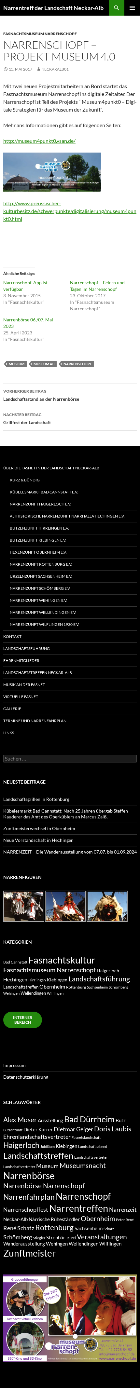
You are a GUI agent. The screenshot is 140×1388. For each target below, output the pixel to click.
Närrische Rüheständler (54, 1219)
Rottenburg (76, 987)
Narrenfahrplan (29, 1196)
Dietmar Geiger (73, 1129)
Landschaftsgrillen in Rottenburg (36, 799)
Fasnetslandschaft (86, 1137)
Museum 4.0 (44, 364)
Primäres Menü (132, 8)
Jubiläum (47, 1146)
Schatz (109, 1229)
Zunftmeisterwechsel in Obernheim (39, 828)
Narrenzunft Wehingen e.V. (38, 600)
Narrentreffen (78, 1208)
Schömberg (118, 987)
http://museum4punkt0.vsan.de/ (39, 141)
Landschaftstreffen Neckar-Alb (37, 672)
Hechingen (15, 979)
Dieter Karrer (38, 1129)
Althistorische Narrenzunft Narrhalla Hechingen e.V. (67, 516)
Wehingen (11, 993)
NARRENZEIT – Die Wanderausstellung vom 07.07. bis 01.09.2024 (70, 852)
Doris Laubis (112, 1129)
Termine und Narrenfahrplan (34, 720)
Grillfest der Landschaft (27, 418)
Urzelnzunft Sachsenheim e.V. (41, 576)
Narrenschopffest (25, 1209)
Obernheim (52, 986)
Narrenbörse (29, 1175)
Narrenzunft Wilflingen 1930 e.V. (44, 624)
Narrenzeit (123, 1209)
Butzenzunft (12, 1130)
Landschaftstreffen (20, 987)
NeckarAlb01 (55, 69)
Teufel (71, 1238)
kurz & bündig (25, 480)
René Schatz (18, 1228)
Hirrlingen (37, 979)
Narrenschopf (77, 364)
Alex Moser (20, 1120)
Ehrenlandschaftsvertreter (37, 1136)
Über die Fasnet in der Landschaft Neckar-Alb (51, 467)
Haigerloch (108, 970)
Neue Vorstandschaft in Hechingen (38, 840)
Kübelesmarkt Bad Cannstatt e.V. (44, 492)
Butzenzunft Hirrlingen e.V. (39, 528)
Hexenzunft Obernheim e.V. (38, 552)
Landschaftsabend (92, 1146)
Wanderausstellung (24, 1244)
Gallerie (12, 708)
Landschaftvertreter (19, 1167)
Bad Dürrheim (89, 1119)
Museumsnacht (83, 1165)
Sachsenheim (97, 987)
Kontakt (12, 636)
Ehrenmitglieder (21, 660)
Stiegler (39, 1238)
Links (8, 732)
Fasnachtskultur (61, 959)
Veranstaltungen (102, 1237)
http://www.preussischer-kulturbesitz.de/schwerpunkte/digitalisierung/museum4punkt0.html (69, 211)
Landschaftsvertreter (91, 1157)
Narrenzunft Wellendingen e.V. (43, 612)
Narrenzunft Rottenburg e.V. (41, 564)
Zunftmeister (29, 1253)
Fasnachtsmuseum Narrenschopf (40, 33)
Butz (121, 1120)
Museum (16, 364)
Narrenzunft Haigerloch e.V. (40, 504)
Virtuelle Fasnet (20, 696)
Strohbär (55, 1237)
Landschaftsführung (26, 648)
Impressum (14, 1065)
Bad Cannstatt (15, 962)
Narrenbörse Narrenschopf (44, 1186)
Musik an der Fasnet (24, 684)
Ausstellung (50, 1120)
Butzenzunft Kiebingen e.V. (38, 540)
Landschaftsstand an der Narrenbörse (41, 395)
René (130, 1220)
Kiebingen (57, 979)
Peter (120, 1220)
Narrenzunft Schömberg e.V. (40, 588)
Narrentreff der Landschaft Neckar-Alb (53, 7)
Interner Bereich (22, 1020)
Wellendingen (33, 993)
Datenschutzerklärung (25, 1077)
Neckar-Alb (15, 1219)
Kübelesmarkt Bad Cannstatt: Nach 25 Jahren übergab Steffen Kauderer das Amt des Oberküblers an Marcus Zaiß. (65, 813)
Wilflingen (55, 993)
